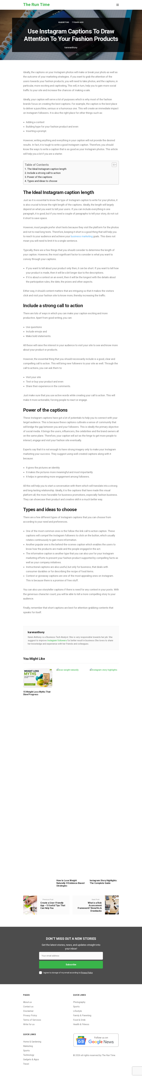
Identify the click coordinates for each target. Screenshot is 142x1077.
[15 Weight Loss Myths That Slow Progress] (37, 677)
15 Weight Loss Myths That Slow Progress (36, 693)
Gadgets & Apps (31, 1059)
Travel (26, 1064)
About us (27, 1002)
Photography (79, 1002)
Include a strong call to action (44, 172)
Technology (28, 1055)
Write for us (29, 1024)
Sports (76, 1006)
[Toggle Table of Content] (113, 164)
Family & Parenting (82, 1015)
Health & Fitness (81, 1024)
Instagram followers (57, 640)
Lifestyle (77, 1011)
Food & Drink (79, 1020)
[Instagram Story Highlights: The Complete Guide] (104, 772)
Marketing (63, 22)
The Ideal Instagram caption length (46, 168)
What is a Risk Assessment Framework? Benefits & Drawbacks (90, 907)
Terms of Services (32, 1020)
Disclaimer (28, 1011)
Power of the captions (39, 176)
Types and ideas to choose (42, 181)
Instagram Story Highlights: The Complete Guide (103, 881)
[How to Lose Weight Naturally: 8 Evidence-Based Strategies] (71, 772)
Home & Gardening (32, 1041)
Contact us (28, 1006)
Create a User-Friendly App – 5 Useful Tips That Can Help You (52, 905)
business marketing (82, 236)
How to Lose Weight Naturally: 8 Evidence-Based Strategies (70, 883)
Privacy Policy (87, 973)
